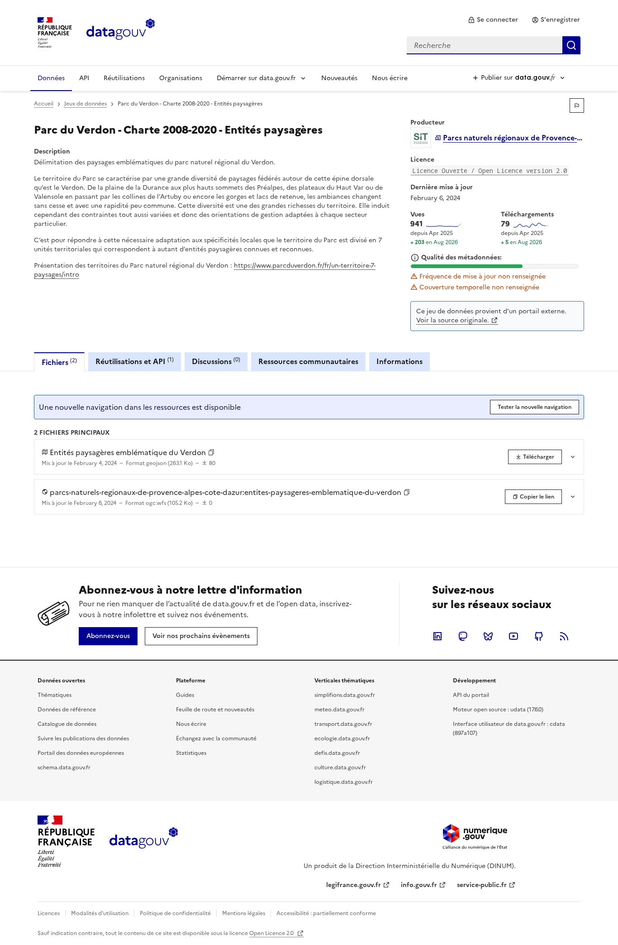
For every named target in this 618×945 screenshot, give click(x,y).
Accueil (43, 104)
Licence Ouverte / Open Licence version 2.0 (489, 170)
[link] (493, 20)
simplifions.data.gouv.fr (344, 695)
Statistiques (191, 753)
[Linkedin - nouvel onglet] (437, 636)
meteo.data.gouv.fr (339, 709)
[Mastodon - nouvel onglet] (463, 636)
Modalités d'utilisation (99, 913)
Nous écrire (390, 78)
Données (51, 78)
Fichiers (59, 362)
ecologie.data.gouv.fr (342, 738)
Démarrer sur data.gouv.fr (256, 78)
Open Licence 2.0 (272, 933)
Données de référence (67, 709)
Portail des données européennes (81, 753)
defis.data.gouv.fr (337, 753)
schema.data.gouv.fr (64, 767)
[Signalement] (577, 105)
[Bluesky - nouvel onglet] (488, 636)
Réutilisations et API (134, 361)
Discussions (216, 361)
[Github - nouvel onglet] (539, 636)
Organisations (180, 78)
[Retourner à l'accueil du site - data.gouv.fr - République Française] (143, 841)
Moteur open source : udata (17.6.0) (498, 709)
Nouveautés (339, 78)
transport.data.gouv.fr (343, 724)
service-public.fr (482, 885)
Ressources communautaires (308, 361)
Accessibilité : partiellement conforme (326, 913)
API (84, 78)
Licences (49, 913)
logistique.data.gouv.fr (343, 782)
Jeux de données (85, 104)
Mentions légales (243, 913)
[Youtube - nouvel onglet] (513, 636)
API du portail (471, 695)
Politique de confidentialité (175, 913)
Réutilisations (124, 78)
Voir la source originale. (452, 320)
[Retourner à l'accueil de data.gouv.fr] (120, 31)
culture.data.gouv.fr (340, 767)
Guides (185, 695)
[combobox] (493, 45)
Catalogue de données (67, 724)
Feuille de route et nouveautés (215, 709)
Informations (399, 361)
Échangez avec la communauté (216, 738)
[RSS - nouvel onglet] (564, 636)
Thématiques (54, 695)
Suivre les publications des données (83, 738)
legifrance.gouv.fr (353, 885)
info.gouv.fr (419, 885)
